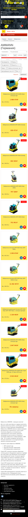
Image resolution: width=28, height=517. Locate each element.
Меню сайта (11, 31)
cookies (17, 500)
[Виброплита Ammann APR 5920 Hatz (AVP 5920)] (14, 238)
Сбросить (15, 74)
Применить (23, 74)
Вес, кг (18, 71)
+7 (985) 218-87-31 (8, 21)
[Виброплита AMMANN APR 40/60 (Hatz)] (14, 207)
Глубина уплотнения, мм (14, 68)
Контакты (4, 14)
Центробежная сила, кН (7, 71)
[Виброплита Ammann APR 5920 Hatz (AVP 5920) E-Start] (14, 269)
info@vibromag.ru (6, 23)
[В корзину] (21, 104)
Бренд (13, 62)
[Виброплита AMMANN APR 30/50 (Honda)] (14, 115)
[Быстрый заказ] (24, 104)
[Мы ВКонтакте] (2, 496)
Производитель (5, 62)
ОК (14, 511)
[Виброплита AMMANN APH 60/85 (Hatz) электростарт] (14, 84)
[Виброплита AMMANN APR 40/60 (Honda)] (14, 146)
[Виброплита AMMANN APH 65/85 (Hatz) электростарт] (14, 330)
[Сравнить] (2, 81)
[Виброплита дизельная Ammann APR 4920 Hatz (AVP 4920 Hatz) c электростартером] (14, 299)
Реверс (3, 68)
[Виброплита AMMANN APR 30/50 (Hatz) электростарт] (14, 392)
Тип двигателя (5, 65)
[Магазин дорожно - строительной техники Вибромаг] (14, 2)
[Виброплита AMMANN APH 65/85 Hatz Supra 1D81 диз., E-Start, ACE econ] (14, 361)
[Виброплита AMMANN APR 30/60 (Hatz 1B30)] (14, 177)
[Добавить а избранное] (2, 79)
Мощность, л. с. (16, 65)
